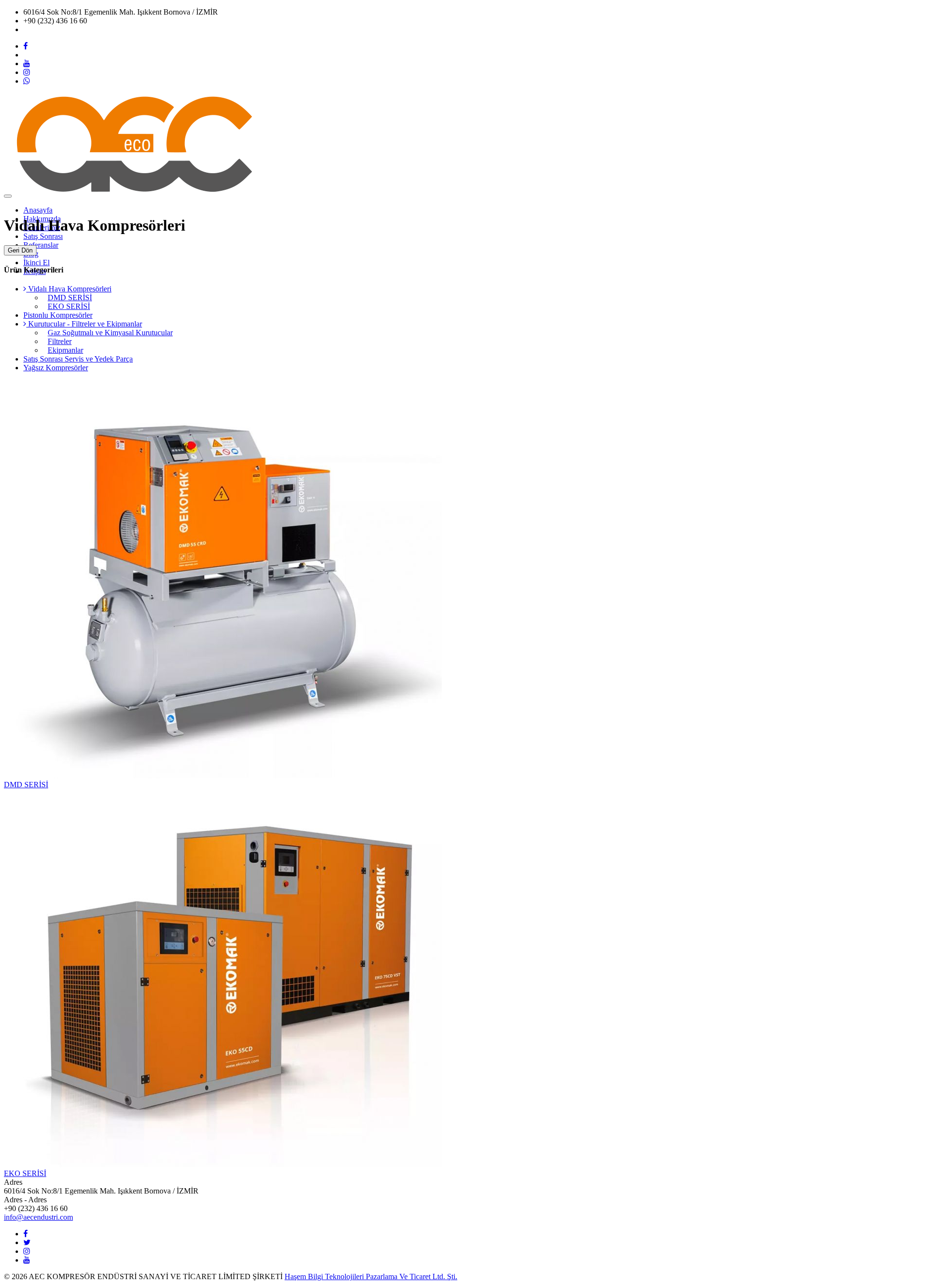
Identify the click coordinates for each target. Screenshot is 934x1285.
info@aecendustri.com (57, 29)
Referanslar (40, 245)
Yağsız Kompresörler (55, 367)
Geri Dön (20, 250)
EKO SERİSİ (69, 306)
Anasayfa (38, 210)
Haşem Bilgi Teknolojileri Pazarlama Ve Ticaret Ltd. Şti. (371, 1276)
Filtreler (60, 341)
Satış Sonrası (43, 236)
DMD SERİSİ (70, 297)
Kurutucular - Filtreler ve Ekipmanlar (84, 324)
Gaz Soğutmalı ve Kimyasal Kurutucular (110, 332)
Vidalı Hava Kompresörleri (68, 289)
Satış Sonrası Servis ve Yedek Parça (78, 359)
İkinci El (36, 262)
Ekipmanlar (65, 350)
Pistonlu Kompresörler (57, 315)
